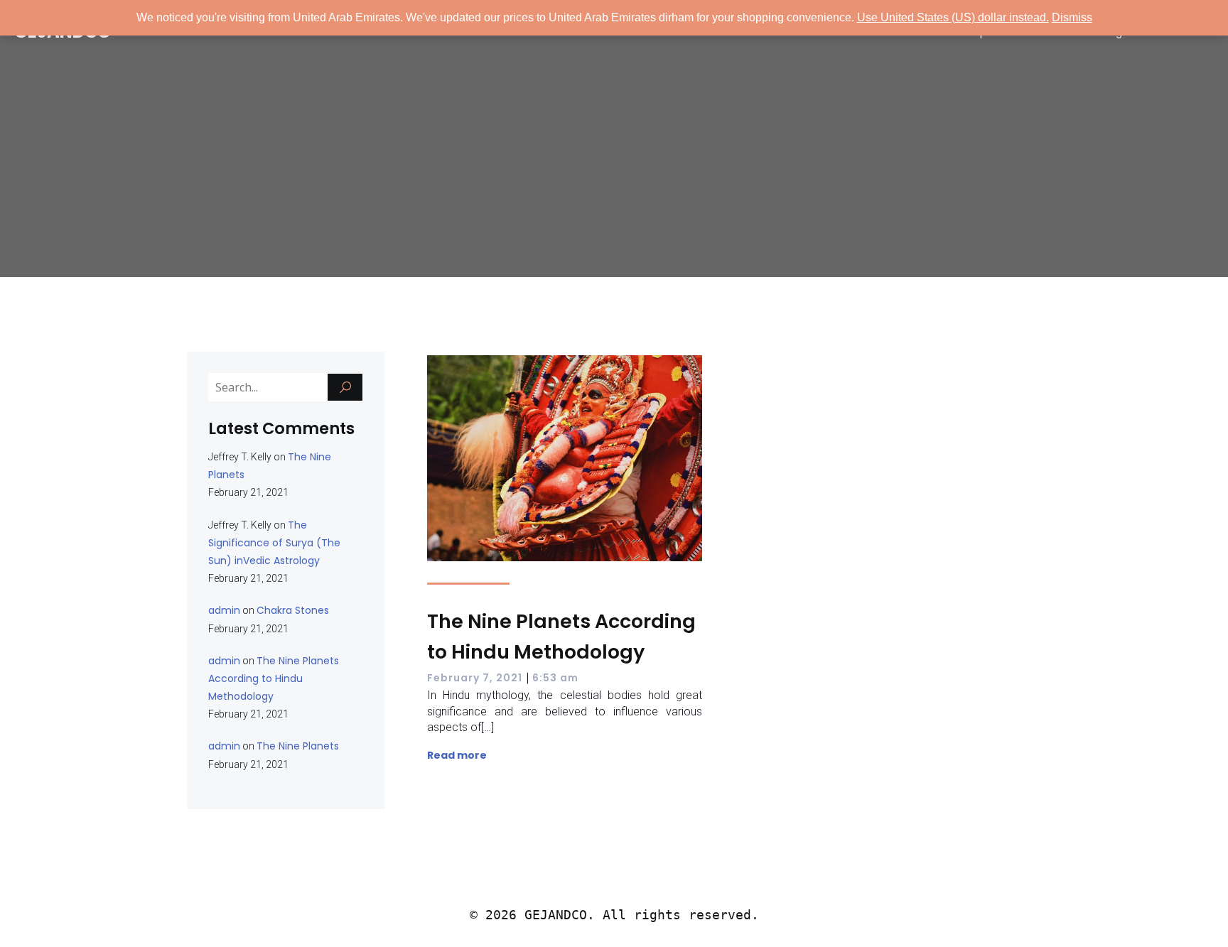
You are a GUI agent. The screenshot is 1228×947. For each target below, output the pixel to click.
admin (224, 610)
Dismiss (1072, 17)
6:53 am (555, 678)
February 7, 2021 (474, 678)
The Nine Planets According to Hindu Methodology (273, 678)
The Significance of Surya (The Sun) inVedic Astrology (274, 543)
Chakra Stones (293, 610)
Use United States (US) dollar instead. (953, 17)
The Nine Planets (298, 746)
